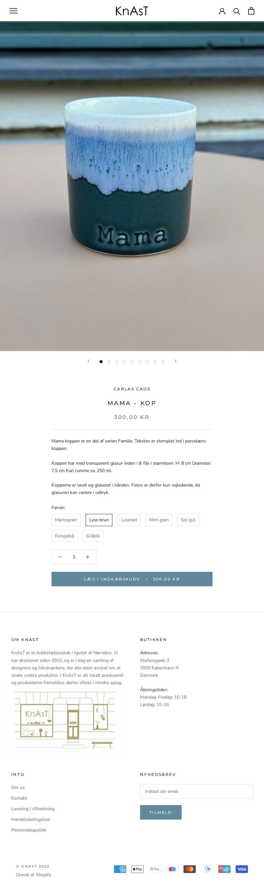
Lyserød (129, 520)
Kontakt (19, 798)
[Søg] (236, 10)
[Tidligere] (89, 361)
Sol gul (188, 520)
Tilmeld (160, 812)
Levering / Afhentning (33, 809)
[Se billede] (101, 361)
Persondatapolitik (28, 830)
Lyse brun (99, 520)
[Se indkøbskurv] (251, 10)
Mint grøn (159, 520)
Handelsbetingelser (30, 819)
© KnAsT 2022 (33, 866)
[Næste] (175, 361)
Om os (18, 788)
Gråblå (92, 536)
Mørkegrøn (66, 520)
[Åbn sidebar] (13, 11)
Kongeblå (64, 536)
